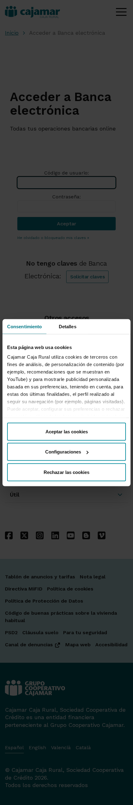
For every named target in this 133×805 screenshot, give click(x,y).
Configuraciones (63, 451)
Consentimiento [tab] (24, 326)
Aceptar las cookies (66, 431)
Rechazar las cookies (66, 472)
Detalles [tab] (67, 326)
